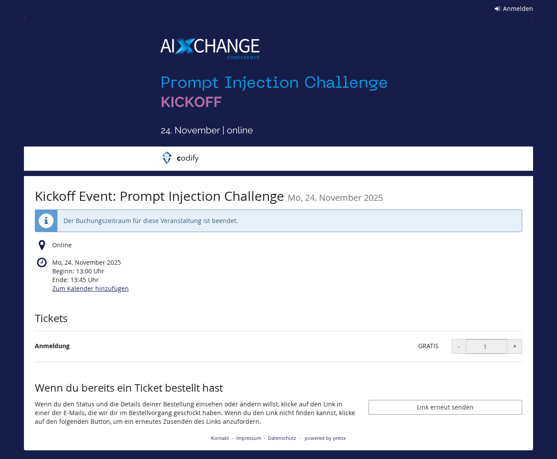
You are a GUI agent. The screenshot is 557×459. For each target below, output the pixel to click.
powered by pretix (325, 438)
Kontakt (220, 438)
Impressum (248, 438)
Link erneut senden (445, 407)
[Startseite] (278, 96)
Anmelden (517, 8)
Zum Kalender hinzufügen (90, 288)
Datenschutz (282, 438)
